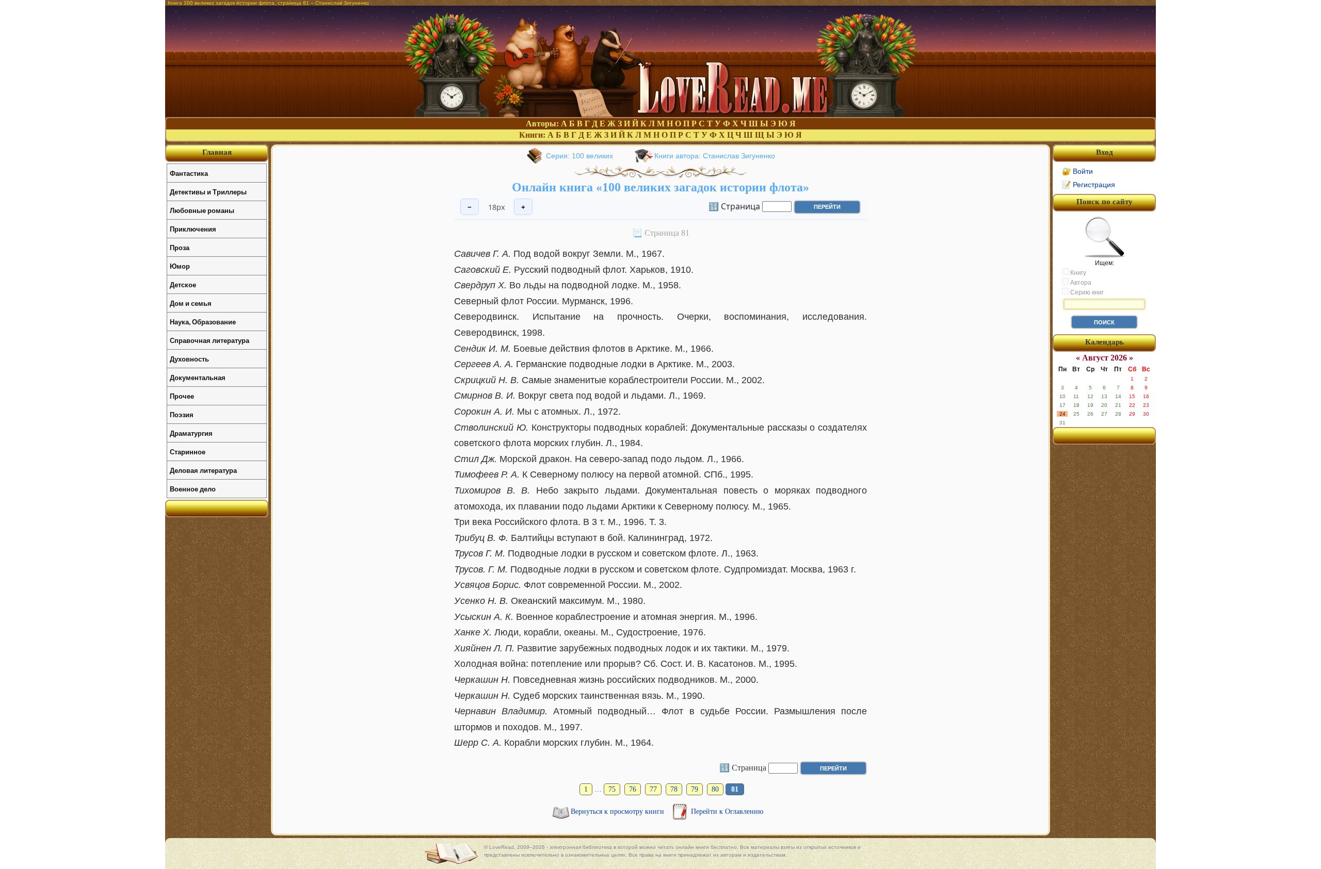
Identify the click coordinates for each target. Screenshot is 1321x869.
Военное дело (193, 489)
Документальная (197, 377)
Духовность (189, 359)
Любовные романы (202, 210)
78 (674, 789)
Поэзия (182, 414)
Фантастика (189, 173)
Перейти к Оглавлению (727, 811)
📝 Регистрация (1088, 185)
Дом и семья (191, 303)
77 (653, 789)
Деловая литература (203, 470)
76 (632, 789)
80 (715, 789)
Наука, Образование (203, 321)
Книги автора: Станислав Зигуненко (714, 156)
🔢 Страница (734, 205)
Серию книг (1086, 292)
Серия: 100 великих (579, 156)
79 (694, 789)
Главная (217, 152)
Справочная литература (209, 340)
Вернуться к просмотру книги (618, 811)
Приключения (193, 229)
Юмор (180, 266)
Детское (183, 284)
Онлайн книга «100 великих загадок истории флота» (660, 187)
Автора (1080, 282)
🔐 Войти (1077, 171)
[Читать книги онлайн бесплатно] (660, 114)
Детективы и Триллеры (208, 191)
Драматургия (191, 433)
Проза (179, 247)
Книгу (1077, 272)
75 (612, 789)
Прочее (182, 396)
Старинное (187, 451)
